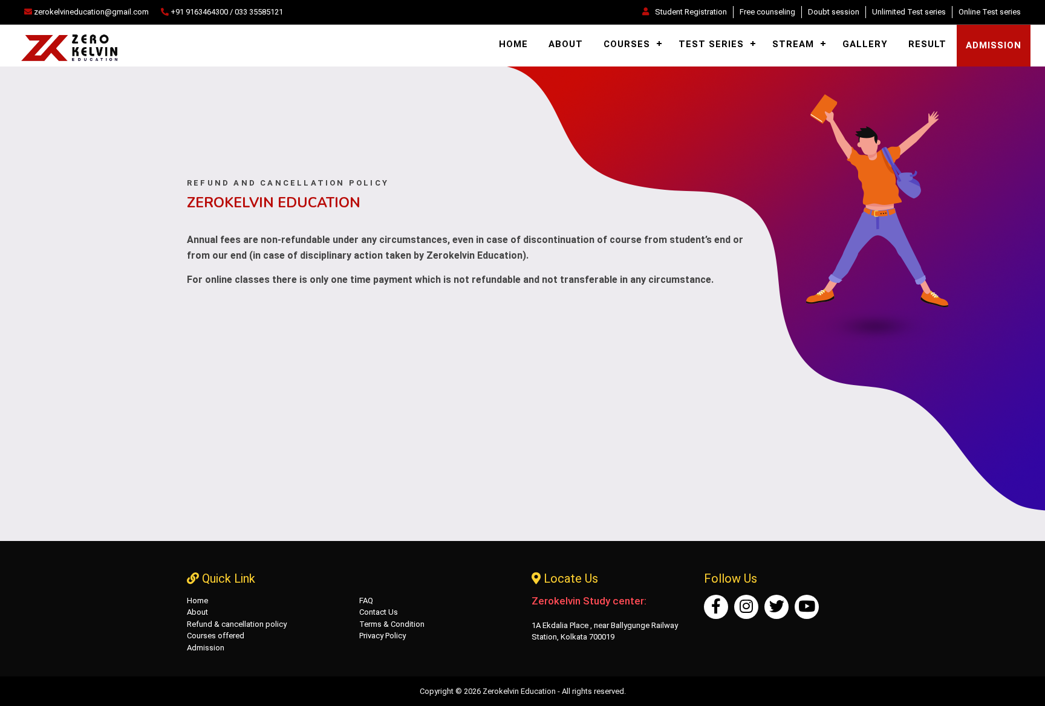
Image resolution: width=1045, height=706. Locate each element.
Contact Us (378, 612)
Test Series (711, 44)
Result (927, 44)
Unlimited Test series (909, 11)
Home (513, 44)
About (566, 44)
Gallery (865, 44)
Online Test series (990, 11)
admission (993, 45)
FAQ (366, 600)
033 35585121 (259, 11)
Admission (205, 647)
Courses (627, 44)
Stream (793, 44)
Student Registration (691, 11)
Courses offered (215, 635)
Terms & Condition (392, 624)
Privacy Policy (382, 635)
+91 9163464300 (199, 11)
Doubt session (833, 11)
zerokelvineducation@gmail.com (90, 11)
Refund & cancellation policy (237, 624)
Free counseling (767, 11)
